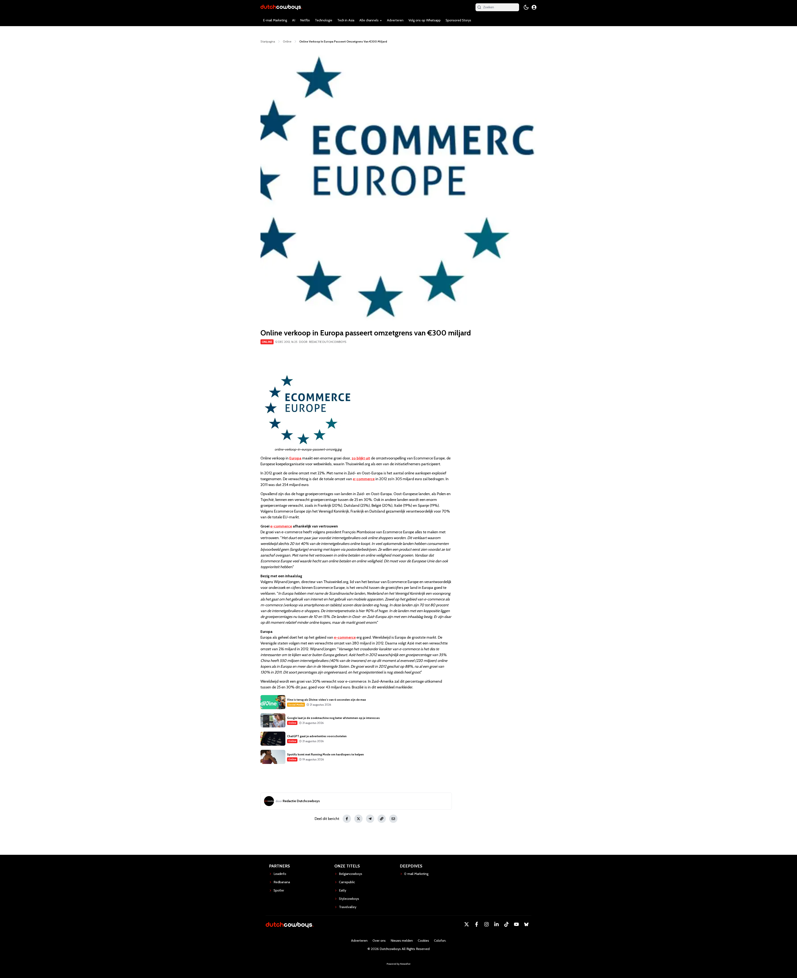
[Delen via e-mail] (393, 819)
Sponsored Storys (458, 20)
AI (293, 20)
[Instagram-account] (486, 924)
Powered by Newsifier (399, 963)
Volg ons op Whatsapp (424, 20)
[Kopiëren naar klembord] (382, 819)
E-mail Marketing (275, 20)
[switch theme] (526, 7)
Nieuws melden (402, 941)
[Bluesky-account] (526, 924)
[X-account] (466, 924)
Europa (295, 458)
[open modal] (534, 7)
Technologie (323, 20)
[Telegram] (370, 819)
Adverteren (395, 20)
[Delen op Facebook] (347, 819)
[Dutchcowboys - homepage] (281, 7)
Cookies (423, 941)
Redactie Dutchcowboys (327, 342)
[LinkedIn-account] (496, 924)
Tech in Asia (345, 20)
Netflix (305, 20)
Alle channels (369, 20)
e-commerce (364, 479)
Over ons (379, 941)
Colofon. (440, 941)
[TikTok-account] (506, 924)
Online (267, 342)
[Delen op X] (358, 819)
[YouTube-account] (516, 924)
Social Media (296, 704)
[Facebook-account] (476, 924)
